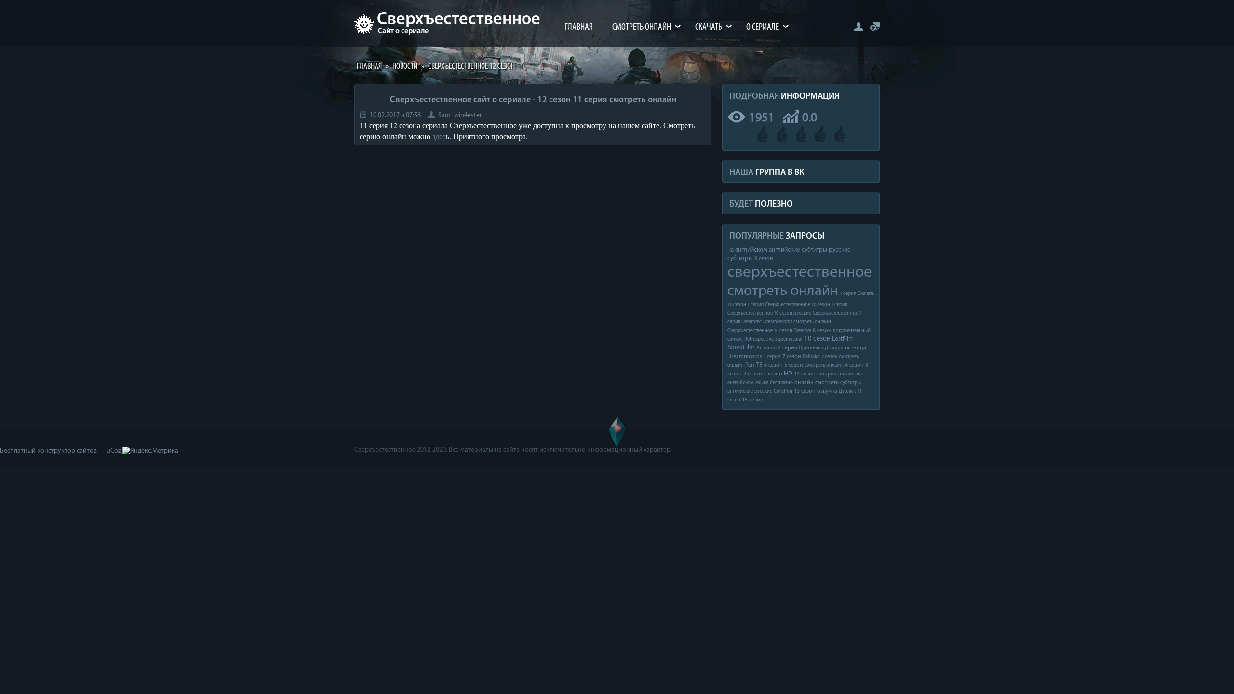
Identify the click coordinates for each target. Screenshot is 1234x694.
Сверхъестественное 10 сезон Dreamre (769, 331)
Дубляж (847, 391)
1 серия (848, 293)
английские (740, 391)
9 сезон (763, 259)
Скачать (708, 27)
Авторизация (858, 26)
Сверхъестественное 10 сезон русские (769, 313)
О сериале (762, 27)
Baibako (811, 357)
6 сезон (773, 365)
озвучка (827, 391)
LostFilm (843, 339)
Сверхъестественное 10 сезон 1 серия (806, 304)
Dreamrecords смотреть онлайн (797, 322)
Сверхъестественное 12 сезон (471, 67)
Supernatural (789, 339)
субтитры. (833, 348)
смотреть (827, 383)
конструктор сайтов (67, 450)
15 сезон (753, 400)
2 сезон (752, 374)
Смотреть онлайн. (824, 365)
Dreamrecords (744, 357)
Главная (578, 27)
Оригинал (809, 348)
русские (763, 391)
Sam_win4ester (460, 115)
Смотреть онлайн (641, 27)
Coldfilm (783, 391)
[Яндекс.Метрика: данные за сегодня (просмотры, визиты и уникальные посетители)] (150, 451)
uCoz (114, 450)
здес (439, 136)
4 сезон (854, 365)
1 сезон (773, 374)
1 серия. (772, 357)
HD (788, 374)
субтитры (850, 383)
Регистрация (875, 26)
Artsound (766, 348)
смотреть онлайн (782, 291)
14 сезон (805, 374)
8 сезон (822, 331)
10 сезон (817, 339)
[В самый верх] (617, 430)
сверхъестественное (799, 272)
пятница (855, 348)
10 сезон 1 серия (745, 304)
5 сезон (793, 365)
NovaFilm (741, 347)
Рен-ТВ (754, 365)
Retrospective (759, 339)
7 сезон (791, 357)
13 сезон (805, 391)
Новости (404, 67)
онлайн (804, 383)
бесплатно (781, 383)
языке (761, 383)
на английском (747, 250)
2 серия (787, 348)
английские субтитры (798, 250)
